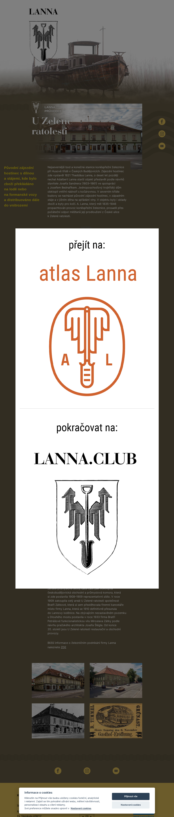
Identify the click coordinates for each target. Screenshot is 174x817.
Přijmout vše (130, 796)
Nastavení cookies (81, 808)
